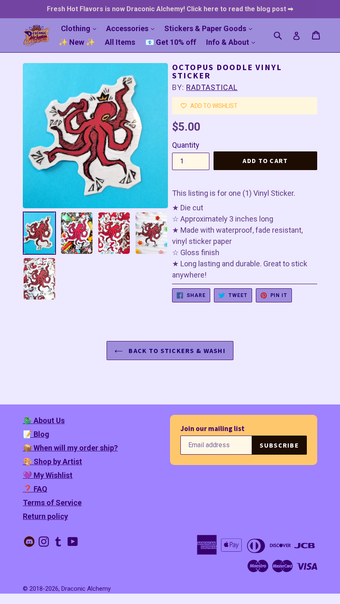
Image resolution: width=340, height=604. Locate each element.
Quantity (185, 145)
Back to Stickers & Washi (176, 350)
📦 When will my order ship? (70, 447)
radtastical (212, 87)
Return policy (45, 516)
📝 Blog (36, 434)
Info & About (232, 41)
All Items (120, 42)
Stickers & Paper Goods (210, 28)
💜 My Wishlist (48, 475)
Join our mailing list (212, 428)
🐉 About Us (44, 420)
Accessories (132, 28)
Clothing (80, 28)
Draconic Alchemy (86, 588)
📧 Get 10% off (170, 42)
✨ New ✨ (76, 42)
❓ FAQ (35, 489)
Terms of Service (52, 502)
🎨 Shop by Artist (52, 461)
